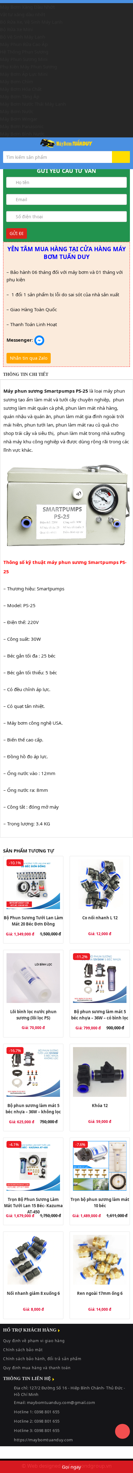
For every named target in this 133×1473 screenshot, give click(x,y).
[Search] (121, 157)
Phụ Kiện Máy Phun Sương (28, 66)
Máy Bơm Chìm (16, 81)
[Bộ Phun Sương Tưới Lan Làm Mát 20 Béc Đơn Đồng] (33, 884)
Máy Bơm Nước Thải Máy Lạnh (33, 104)
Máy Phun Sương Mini (24, 59)
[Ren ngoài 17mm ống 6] (100, 1260)
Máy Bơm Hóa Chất (20, 89)
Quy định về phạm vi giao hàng (34, 1340)
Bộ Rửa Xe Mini (16, 29)
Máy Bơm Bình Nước (22, 134)
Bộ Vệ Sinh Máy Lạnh (22, 37)
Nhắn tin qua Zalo (28, 358)
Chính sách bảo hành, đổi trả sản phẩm (42, 1358)
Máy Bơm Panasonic (22, 126)
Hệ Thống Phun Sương (24, 51)
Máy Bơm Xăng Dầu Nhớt (27, 7)
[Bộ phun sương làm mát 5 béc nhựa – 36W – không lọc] (33, 1072)
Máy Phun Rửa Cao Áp (24, 44)
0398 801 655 (47, 1421)
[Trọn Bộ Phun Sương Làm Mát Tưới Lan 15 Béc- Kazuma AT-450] (33, 1166)
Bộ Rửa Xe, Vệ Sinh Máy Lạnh (31, 22)
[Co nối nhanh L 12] (100, 884)
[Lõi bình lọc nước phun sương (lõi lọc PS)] (33, 978)
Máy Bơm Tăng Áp (19, 96)
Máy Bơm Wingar (18, 119)
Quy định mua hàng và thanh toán (37, 1367)
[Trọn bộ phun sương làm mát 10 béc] (100, 1166)
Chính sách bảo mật (23, 1349)
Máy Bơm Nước (16, 111)
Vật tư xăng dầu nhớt (22, 14)
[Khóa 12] (100, 1072)
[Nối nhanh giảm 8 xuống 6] (33, 1260)
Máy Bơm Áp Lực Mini (24, 74)
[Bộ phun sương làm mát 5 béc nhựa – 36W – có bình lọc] (100, 978)
